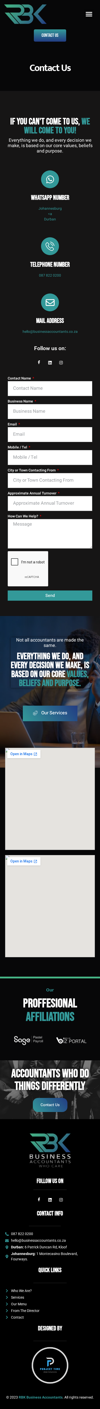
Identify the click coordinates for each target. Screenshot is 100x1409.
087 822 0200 (50, 275)
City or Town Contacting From (32, 470)
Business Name (21, 401)
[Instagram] (61, 363)
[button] (89, 14)
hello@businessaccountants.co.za (50, 331)
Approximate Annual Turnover (32, 493)
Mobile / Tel (18, 447)
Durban (50, 219)
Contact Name (20, 378)
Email (13, 424)
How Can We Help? (23, 516)
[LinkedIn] (50, 363)
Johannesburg (50, 208)
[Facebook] (39, 363)
